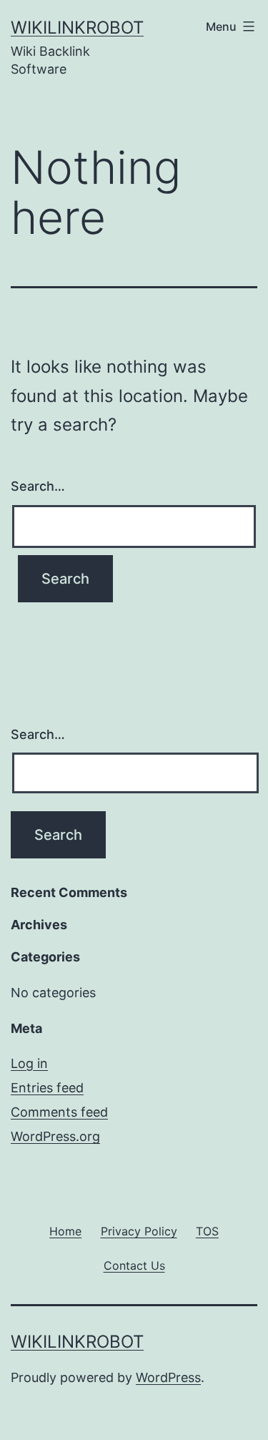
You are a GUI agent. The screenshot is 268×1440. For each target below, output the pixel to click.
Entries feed (47, 1087)
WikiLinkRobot (77, 27)
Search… (38, 486)
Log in (29, 1063)
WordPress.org (55, 1136)
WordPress (168, 1377)
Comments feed (59, 1112)
